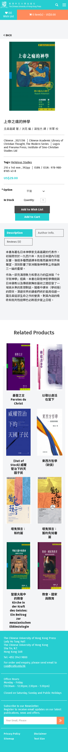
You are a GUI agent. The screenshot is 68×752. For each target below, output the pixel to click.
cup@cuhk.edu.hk (15, 666)
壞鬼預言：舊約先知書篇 (49, 533)
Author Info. (46, 232)
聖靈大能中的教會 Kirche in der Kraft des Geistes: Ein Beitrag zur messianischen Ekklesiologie (20, 610)
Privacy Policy (12, 733)
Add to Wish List (32, 209)
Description (15, 232)
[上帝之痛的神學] (32, 75)
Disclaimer (40, 733)
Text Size (39, 738)
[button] (42, 14)
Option (7, 189)
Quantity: (29, 200)
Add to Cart (32, 217)
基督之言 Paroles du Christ (18, 399)
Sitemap (9, 738)
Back (9, 35)
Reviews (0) (14, 241)
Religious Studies (21, 162)
